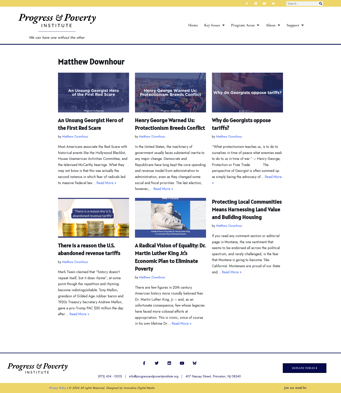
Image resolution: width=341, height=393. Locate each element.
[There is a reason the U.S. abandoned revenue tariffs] (93, 218)
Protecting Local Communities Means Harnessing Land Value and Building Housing (247, 209)
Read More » (106, 182)
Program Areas (243, 25)
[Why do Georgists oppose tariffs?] (247, 93)
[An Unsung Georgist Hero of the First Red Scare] (93, 93)
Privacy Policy (57, 388)
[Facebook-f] (144, 363)
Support (293, 25)
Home (193, 25)
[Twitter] (156, 363)
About (271, 25)
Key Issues (212, 25)
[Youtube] (182, 363)
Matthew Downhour (75, 136)
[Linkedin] (169, 363)
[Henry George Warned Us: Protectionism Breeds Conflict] (170, 93)
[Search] (320, 3)
